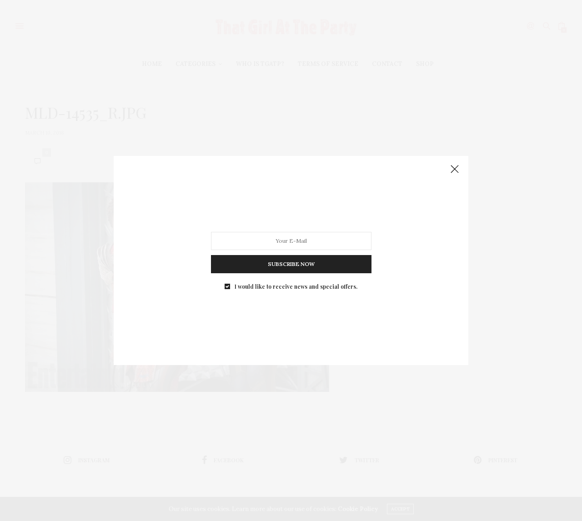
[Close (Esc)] (455, 169)
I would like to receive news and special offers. (296, 286)
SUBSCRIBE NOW (291, 263)
